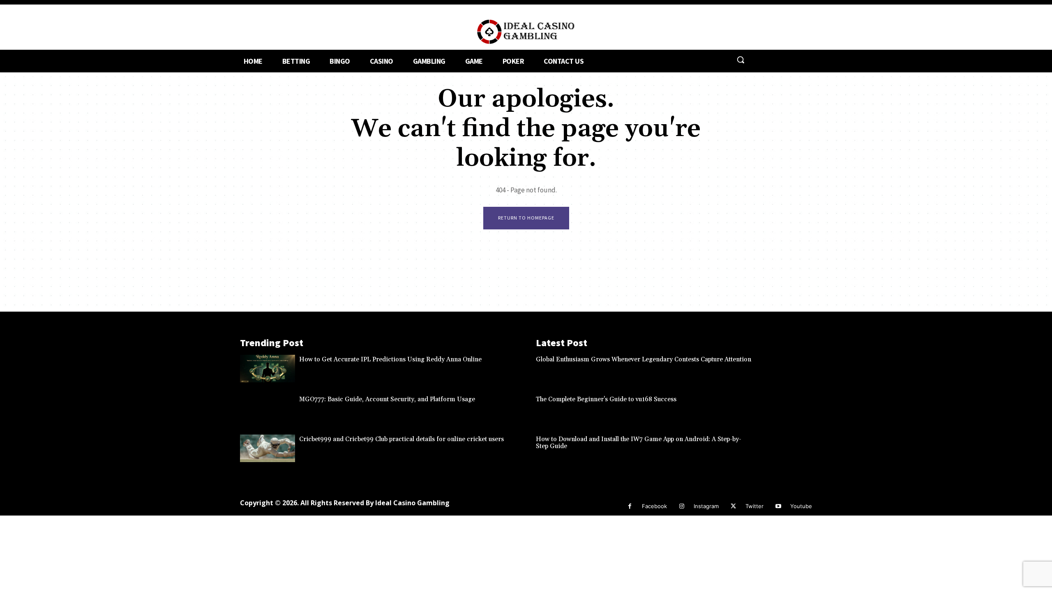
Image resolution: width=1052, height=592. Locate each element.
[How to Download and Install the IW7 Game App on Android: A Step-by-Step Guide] (784, 448)
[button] (740, 59)
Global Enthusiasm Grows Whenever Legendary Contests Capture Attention (643, 359)
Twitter (754, 506)
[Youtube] (778, 506)
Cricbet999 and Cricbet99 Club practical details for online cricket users (401, 439)
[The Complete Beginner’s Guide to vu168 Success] (784, 408)
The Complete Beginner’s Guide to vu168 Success (606, 399)
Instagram (706, 506)
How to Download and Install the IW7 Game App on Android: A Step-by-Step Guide (638, 442)
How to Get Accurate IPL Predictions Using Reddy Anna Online (390, 359)
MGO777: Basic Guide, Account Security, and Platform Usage (387, 399)
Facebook (654, 506)
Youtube (801, 506)
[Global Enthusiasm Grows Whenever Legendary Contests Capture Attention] (784, 368)
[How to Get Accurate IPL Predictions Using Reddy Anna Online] (267, 368)
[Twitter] (733, 506)
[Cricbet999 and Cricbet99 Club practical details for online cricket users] (267, 448)
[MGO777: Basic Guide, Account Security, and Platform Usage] (267, 408)
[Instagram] (681, 506)
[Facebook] (630, 506)
